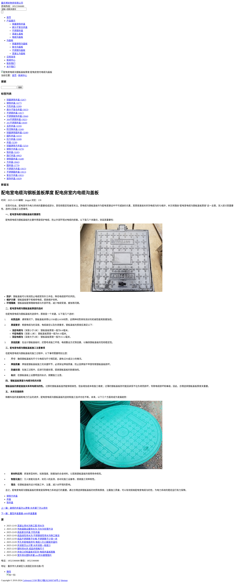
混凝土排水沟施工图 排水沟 (30, 526)
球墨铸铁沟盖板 (19, 44)
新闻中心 (11, 60)
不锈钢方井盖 (16, 169)
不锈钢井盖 (17, 30)
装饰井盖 (14, 178)
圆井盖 (13, 165)
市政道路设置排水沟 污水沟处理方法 (35, 529)
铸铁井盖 (14, 103)
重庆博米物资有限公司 (12, 3)
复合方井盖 (15, 175)
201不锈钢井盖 (17, 123)
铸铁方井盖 (15, 149)
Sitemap (64, 580)
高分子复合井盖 (19, 27)
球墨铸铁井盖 (18, 24)
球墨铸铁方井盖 (17, 146)
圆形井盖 (14, 136)
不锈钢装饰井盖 (17, 116)
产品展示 (11, 21)
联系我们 (11, 63)
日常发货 (11, 57)
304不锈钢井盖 (17, 119)
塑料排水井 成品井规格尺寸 (30, 548)
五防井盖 (14, 126)
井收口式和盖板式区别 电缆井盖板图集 (36, 552)
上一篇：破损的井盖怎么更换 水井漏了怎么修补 (24, 508)
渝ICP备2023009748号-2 (48, 580)
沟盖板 (10, 40)
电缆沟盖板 (17, 37)
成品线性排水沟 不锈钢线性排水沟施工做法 (38, 535)
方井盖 (13, 162)
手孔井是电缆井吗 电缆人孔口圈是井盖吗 (37, 542)
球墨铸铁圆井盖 (17, 132)
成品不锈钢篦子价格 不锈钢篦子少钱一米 (37, 539)
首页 (9, 17)
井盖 (12, 142)
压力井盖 (14, 139)
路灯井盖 (14, 155)
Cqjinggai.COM (30, 580)
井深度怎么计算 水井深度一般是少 (34, 545)
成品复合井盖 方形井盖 (28, 532)
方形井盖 (14, 106)
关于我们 (11, 67)
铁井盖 (13, 152)
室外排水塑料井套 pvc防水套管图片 (34, 555)
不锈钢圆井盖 (16, 172)
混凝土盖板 (17, 34)
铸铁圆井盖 (15, 159)
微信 (9, 571)
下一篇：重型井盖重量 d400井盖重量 (19, 513)
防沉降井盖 (15, 129)
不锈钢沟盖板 (18, 50)
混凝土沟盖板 (18, 53)
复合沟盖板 (17, 47)
